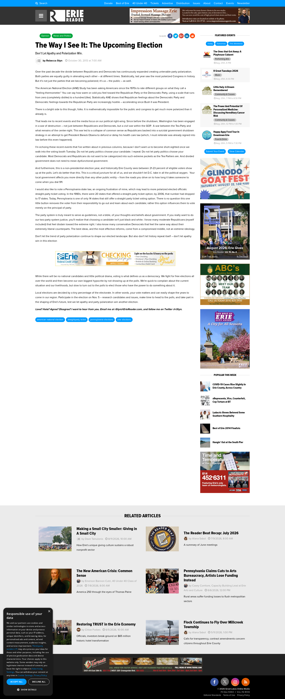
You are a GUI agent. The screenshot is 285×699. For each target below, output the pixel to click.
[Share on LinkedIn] (186, 36)
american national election (50, 320)
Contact (218, 3)
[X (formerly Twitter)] (225, 683)
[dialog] (28, 652)
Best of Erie (122, 3)
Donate (108, 3)
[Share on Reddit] (192, 36)
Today (210, 44)
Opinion (45, 36)
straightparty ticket (77, 320)
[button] (28, 689)
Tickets (154, 3)
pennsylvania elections (101, 320)
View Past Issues (210, 256)
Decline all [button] (39, 681)
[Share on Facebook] (170, 36)
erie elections (124, 320)
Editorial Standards (212, 695)
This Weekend (236, 44)
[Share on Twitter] (175, 36)
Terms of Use (229, 695)
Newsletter (243, 3)
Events (230, 3)
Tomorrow (221, 44)
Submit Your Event (215, 151)
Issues (196, 3)
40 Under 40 (139, 3)
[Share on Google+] (181, 36)
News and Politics (62, 36)
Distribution (183, 3)
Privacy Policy (243, 695)
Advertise (167, 3)
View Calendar (236, 151)
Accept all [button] (16, 681)
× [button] (49, 611)
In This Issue (242, 256)
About (206, 3)
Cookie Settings (25, 675)
